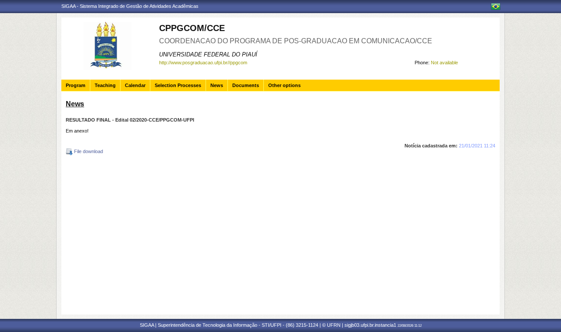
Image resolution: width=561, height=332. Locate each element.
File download (88, 151)
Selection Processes (178, 85)
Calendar (135, 85)
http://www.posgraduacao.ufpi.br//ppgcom (203, 62)
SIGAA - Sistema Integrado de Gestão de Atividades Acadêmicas (130, 6)
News (216, 85)
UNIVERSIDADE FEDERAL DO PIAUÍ (208, 54)
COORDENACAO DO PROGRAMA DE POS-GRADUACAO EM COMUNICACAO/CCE (295, 41)
